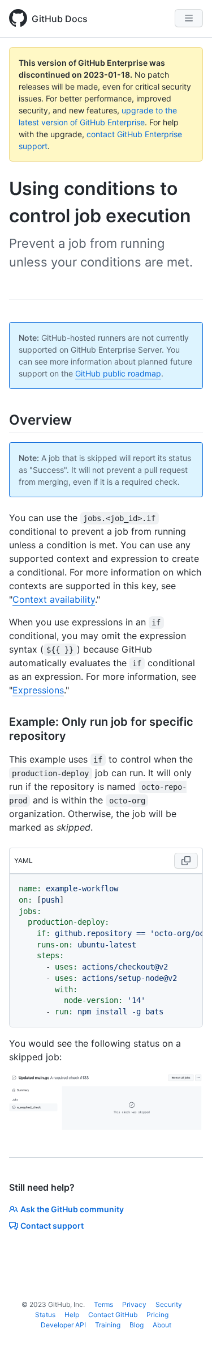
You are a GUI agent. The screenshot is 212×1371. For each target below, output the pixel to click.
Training (107, 1325)
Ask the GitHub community (72, 1209)
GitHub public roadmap (118, 373)
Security (168, 1304)
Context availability (53, 599)
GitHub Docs (60, 18)
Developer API (63, 1325)
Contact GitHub (112, 1314)
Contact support (52, 1225)
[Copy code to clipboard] (186, 861)
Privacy (134, 1304)
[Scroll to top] (187, 1346)
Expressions (38, 690)
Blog (136, 1325)
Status (45, 1314)
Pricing (157, 1314)
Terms (103, 1304)
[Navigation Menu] (189, 18)
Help (71, 1314)
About (162, 1325)
